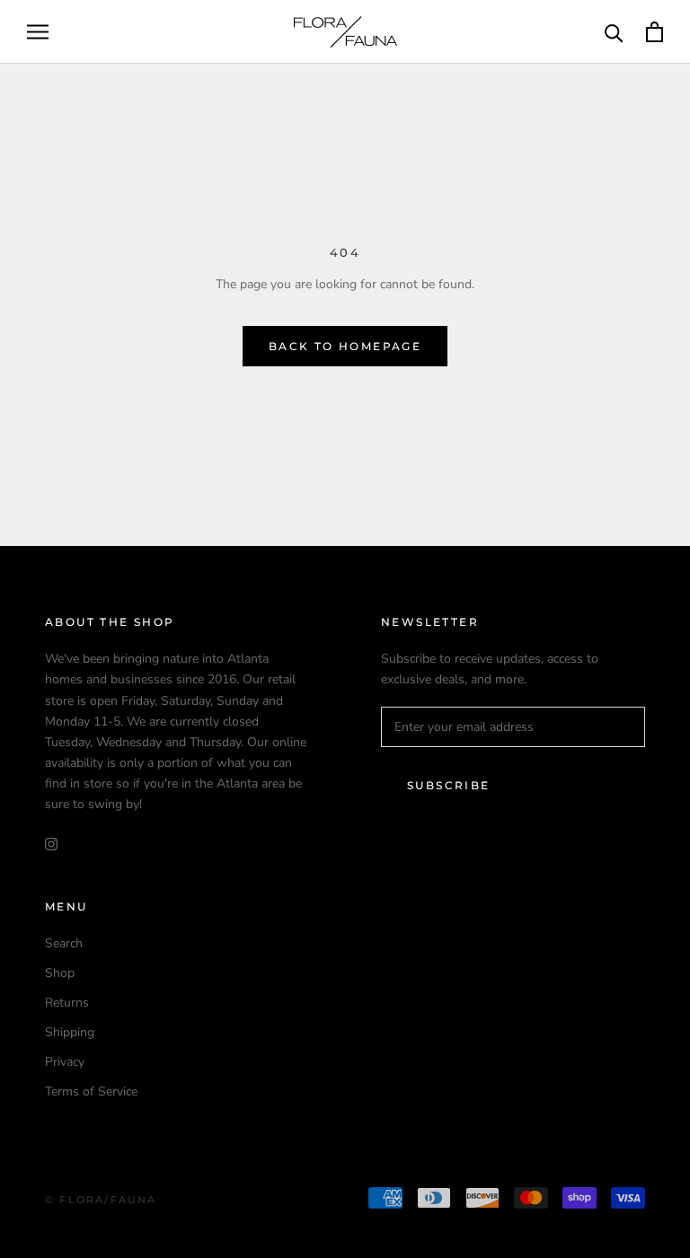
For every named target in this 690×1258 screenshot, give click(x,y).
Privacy (64, 1061)
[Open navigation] (38, 32)
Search (64, 943)
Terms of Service (91, 1091)
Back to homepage (345, 346)
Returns (67, 1002)
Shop (60, 972)
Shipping (69, 1032)
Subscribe (449, 785)
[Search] (614, 31)
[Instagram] (51, 842)
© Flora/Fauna (101, 1199)
